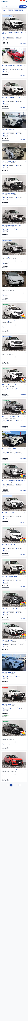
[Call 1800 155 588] (17, 1)
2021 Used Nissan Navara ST (9, 385)
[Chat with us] (23, 1)
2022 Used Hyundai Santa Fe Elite (10, 257)
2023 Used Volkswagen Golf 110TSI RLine (12, 289)
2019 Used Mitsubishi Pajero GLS (10, 576)
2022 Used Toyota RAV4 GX (8, 129)
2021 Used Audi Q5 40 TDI (8, 512)
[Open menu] (26, 1)
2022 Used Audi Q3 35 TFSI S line (10, 608)
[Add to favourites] (25, 32)
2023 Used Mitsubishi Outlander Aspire (11, 416)
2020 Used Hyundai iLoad (8, 544)
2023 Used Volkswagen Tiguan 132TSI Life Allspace (12, 33)
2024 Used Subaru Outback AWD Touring (12, 225)
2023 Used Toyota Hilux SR (8, 704)
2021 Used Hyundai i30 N (8, 640)
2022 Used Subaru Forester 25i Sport (11, 97)
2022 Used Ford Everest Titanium (10, 353)
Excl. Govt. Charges (5, 44)
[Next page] (19, 785)
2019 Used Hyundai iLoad (8, 321)
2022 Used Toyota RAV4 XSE (9, 448)
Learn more (22, 43)
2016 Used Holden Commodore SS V (11, 738)
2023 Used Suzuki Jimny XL (8, 193)
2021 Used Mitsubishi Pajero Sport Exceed (12, 480)
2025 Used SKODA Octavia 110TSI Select (12, 65)
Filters (23, 6)
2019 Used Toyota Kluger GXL (9, 161)
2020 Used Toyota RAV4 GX (8, 672)
